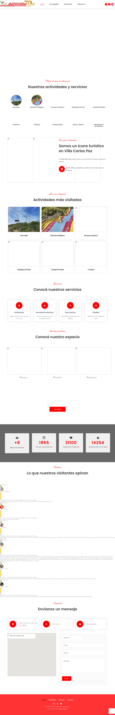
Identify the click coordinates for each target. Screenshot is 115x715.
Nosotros (68, 4)
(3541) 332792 (56, 624)
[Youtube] (112, 4)
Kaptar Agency (62, 709)
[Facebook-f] (106, 4)
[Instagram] (109, 4)
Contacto (81, 4)
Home (42, 4)
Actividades (54, 4)
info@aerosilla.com (91, 624)
